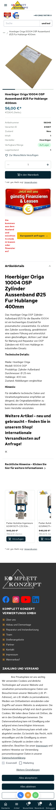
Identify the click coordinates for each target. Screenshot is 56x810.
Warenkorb (39, 805)
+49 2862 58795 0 (43, 15)
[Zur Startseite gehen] (21, 5)
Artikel (16, 808)
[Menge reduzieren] (8, 164)
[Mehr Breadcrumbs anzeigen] (4, 32)
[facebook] (5, 599)
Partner (8, 644)
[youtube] (25, 599)
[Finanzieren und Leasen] (7, 15)
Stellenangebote (13, 639)
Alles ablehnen (28, 786)
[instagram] (15, 599)
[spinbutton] (28, 164)
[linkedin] (35, 599)
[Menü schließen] (5, 5)
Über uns (9, 619)
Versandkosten (30, 182)
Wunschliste (28, 805)
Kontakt (8, 649)
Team (7, 634)
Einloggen (50, 808)
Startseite (5, 808)
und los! (46, 23)
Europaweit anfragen (34, 235)
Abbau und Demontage (16, 624)
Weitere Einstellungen (28, 769)
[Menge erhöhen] (48, 164)
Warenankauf (11, 659)
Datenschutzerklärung (13, 757)
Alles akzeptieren (28, 777)
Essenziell (11, 763)
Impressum (42, 745)
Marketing (28, 763)
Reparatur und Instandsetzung (20, 629)
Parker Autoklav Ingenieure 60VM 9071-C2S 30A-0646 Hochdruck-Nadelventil (19, 525)
